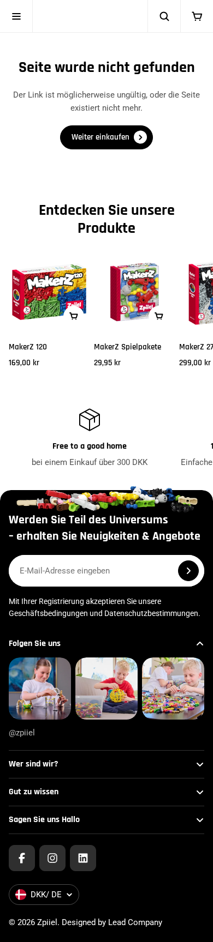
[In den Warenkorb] (73, 316)
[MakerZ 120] (49, 291)
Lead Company (135, 922)
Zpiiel (47, 922)
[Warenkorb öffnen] (196, 16)
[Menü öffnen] (16, 16)
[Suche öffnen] (163, 16)
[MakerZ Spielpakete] (134, 291)
